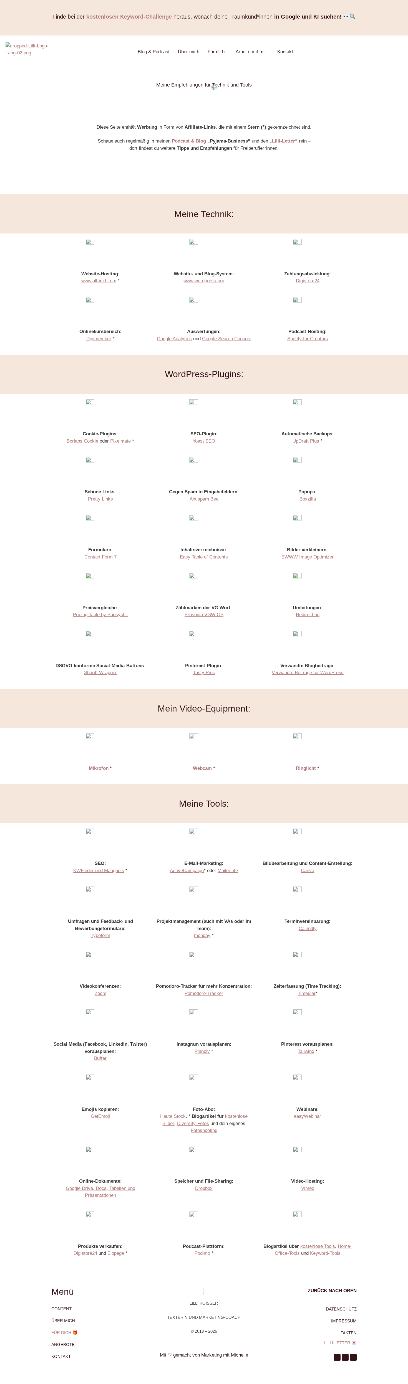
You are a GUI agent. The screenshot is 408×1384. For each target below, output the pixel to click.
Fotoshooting (204, 1130)
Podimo (202, 1253)
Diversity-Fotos (193, 1123)
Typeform (100, 935)
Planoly (202, 1051)
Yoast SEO (204, 441)
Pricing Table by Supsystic (100, 614)
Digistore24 (307, 280)
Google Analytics (174, 338)
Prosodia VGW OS (204, 614)
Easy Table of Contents (204, 557)
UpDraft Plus (306, 441)
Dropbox (204, 1188)
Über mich (188, 51)
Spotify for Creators (307, 338)
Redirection (307, 614)
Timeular (307, 993)
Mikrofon (99, 768)
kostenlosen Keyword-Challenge (129, 17)
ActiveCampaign (187, 870)
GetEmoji (100, 1116)
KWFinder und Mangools (98, 870)
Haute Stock (173, 1116)
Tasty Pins (204, 672)
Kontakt (285, 51)
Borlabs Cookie (82, 441)
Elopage (115, 1253)
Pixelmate (120, 441)
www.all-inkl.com (98, 280)
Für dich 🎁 (64, 1332)
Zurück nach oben (332, 1290)
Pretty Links (100, 499)
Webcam (202, 768)
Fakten (349, 1332)
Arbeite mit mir (251, 51)
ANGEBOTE (63, 1344)
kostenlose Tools (317, 1246)
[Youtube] (345, 1357)
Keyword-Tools (325, 1253)
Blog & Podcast (154, 51)
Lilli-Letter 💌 (340, 1342)
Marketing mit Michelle (224, 1355)
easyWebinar (307, 1116)
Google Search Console (226, 338)
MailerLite (228, 870)
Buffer (100, 1058)
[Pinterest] (337, 1357)
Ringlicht (306, 768)
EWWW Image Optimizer (307, 557)
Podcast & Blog (189, 141)
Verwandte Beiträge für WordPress (308, 672)
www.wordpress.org (203, 280)
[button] (217, 51)
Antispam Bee (204, 499)
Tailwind (306, 1051)
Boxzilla (307, 499)
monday (202, 935)
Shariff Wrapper (100, 672)
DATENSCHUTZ (341, 1309)
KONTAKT (61, 1356)
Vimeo (307, 1188)
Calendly (308, 928)
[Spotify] (353, 1357)
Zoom (100, 993)
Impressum (344, 1321)
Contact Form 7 (100, 557)
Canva (307, 870)
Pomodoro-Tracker (204, 993)
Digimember (98, 338)
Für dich (216, 51)
